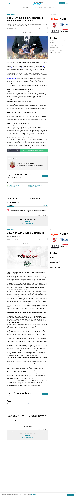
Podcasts (57, 10)
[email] (30, 32)
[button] (7, 3)
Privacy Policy (33, 494)
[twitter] (27, 32)
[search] (9, 3)
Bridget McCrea (10, 28)
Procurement (40, 10)
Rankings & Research (49, 10)
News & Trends (20, 10)
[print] (47, 32)
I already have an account (27, 223)
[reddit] (29, 32)
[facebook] (23, 32)
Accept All (71, 494)
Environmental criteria (11, 78)
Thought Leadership (11, 14)
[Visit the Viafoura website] (45, 215)
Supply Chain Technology (30, 10)
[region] (27, 210)
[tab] (10, 205)
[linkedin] (25, 32)
